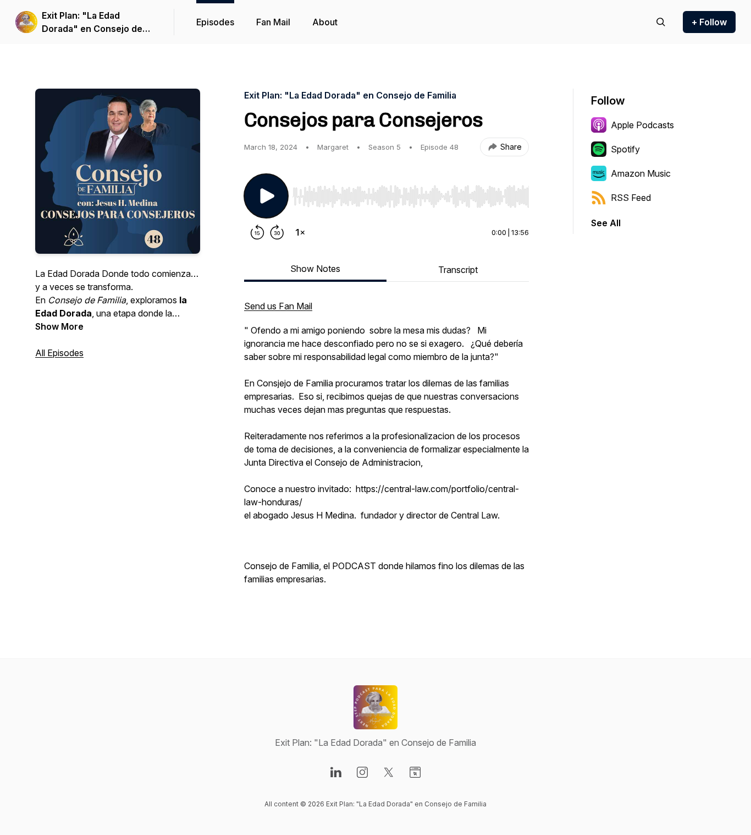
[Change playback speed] (300, 232)
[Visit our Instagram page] (362, 772)
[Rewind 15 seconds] (257, 232)
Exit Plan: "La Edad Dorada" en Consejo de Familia (92, 22)
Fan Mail (273, 22)
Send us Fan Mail (278, 306)
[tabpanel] (386, 448)
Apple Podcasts (642, 124)
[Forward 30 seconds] (277, 232)
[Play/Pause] (266, 196)
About (325, 22)
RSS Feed (631, 197)
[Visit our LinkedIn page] (335, 772)
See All (606, 222)
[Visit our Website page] (415, 772)
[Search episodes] (660, 22)
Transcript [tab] (458, 269)
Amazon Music (641, 173)
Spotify (625, 149)
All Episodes (59, 352)
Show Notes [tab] (315, 268)
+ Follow (709, 22)
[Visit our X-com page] (388, 772)
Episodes (215, 22)
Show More (59, 326)
